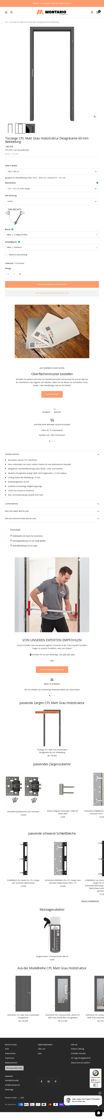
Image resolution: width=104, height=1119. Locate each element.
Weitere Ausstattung (18, 254)
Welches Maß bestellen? (17, 511)
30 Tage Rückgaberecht (80, 1058)
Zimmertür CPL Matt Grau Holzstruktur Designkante (23, 1016)
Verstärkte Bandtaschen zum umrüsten (23, 811)
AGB (7, 1049)
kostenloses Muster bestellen (52, 293)
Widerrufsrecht (11, 1062)
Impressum (9, 1058)
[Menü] (99, 1070)
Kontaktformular (12, 1080)
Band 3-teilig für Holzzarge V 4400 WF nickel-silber (62, 812)
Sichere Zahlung (77, 1049)
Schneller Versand (78, 1053)
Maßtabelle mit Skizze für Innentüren (27, 536)
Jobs (40, 1053)
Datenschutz (10, 1053)
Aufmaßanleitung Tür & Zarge (24, 545)
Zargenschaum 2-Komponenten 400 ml (52, 956)
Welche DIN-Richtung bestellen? (20, 518)
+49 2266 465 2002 (67, 654)
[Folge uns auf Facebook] (41, 1081)
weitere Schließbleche (90, 901)
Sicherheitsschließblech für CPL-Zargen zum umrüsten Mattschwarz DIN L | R (63, 881)
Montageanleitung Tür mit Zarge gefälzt (29, 541)
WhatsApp (9, 1089)
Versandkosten (23, 150)
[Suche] (11, 12)
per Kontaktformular (52, 669)
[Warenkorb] (97, 12)
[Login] (92, 12)
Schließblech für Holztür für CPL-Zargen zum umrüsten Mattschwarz (23, 881)
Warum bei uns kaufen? (80, 1062)
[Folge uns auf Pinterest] (55, 1081)
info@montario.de (12, 1085)
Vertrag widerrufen (14, 1068)
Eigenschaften (12, 454)
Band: (7, 229)
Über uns (41, 1049)
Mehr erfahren (65, 3)
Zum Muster (52, 394)
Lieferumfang (11, 504)
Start (6, 22)
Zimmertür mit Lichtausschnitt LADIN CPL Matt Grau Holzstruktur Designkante (63, 1016)
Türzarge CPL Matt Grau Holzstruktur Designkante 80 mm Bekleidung (52, 751)
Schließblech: (11, 242)
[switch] (95, 1085)
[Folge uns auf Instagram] (48, 1081)
